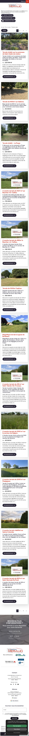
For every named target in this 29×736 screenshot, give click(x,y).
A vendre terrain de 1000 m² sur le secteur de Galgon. (13, 432)
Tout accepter (17, 726)
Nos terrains (8, 27)
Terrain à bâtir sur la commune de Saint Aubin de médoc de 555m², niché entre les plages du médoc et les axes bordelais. (14, 58)
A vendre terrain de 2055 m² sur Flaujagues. (14, 480)
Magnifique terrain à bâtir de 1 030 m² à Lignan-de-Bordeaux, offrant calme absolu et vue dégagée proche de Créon (14, 341)
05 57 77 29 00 (14, 677)
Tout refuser (17, 729)
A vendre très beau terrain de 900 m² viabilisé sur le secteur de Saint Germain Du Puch (13, 584)
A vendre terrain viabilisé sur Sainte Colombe (12, 531)
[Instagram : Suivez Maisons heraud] (16, 684)
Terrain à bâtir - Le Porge (11, 143)
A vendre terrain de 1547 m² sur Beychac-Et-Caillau (13, 192)
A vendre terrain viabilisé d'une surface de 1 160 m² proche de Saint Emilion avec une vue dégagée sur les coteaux (14, 535)
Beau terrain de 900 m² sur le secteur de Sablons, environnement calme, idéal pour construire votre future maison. (14, 105)
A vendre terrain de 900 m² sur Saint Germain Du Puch (13, 579)
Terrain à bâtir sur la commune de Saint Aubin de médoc (13, 53)
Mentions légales (5, 728)
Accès (5, 734)
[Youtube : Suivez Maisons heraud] (18, 684)
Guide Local (3, 726)
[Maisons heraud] (14, 5)
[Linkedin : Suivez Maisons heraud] (11, 684)
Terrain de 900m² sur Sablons (13, 102)
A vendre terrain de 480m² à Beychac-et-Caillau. (12, 241)
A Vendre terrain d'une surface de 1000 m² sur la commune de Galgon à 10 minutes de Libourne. (14, 437)
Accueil (2, 27)
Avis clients (15, 700)
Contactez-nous (8, 21)
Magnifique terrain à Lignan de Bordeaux (13, 335)
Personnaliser (17, 732)
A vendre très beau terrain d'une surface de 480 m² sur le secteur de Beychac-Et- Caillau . (13, 245)
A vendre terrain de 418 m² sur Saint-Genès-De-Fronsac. (13, 385)
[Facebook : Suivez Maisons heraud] (13, 684)
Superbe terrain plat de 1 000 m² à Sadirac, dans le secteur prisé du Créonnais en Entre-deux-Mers (12, 292)
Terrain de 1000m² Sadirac (12, 288)
